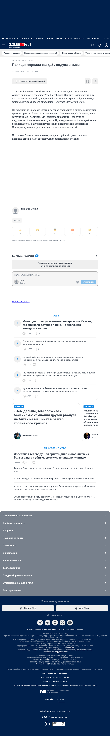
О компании (10, 552)
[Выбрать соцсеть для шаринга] (95, 81)
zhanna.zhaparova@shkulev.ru (45, 660)
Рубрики (8, 530)
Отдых (17, 220)
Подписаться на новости (17, 515)
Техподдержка (11, 567)
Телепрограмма (54, 39)
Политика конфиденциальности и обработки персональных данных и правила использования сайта (55, 685)
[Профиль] (106, 45)
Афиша (68, 39)
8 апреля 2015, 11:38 (20, 71)
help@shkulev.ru (61, 652)
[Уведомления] (99, 45)
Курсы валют (94, 39)
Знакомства (26, 39)
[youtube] (70, 622)
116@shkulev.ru (67, 648)
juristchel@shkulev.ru (84, 650)
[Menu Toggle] (3, 45)
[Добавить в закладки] (88, 81)
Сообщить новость (14, 523)
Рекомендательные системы (55, 681)
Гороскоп (79, 39)
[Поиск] (92, 45)
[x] (62, 622)
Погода (39, 39)
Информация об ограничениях (55, 673)
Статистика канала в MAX (18, 582)
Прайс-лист (9, 545)
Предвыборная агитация (17, 575)
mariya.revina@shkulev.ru (46, 664)
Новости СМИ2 (21, 301)
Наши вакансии (12, 560)
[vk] (47, 622)
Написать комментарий (32, 81)
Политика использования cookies (55, 677)
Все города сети (12, 590)
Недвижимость (10, 39)
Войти (22, 283)
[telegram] (40, 622)
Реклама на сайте (13, 538)
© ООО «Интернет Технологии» (55, 717)
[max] (55, 622)
